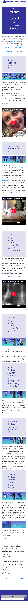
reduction (19, 102)
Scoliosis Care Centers (10, 578)
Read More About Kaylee (14, 276)
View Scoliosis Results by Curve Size (14, 47)
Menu (15, 5)
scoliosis (10, 167)
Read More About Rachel (14, 415)
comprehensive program (11, 97)
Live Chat (25, 598)
